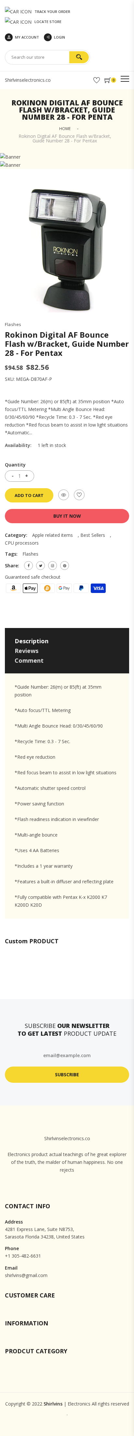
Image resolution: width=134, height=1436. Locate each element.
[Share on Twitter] (40, 565)
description (31, 641)
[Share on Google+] (52, 565)
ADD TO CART (29, 495)
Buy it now (67, 516)
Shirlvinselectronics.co (28, 80)
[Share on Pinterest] (64, 565)
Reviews (26, 651)
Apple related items (52, 535)
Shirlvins (53, 1404)
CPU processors (22, 543)
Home (65, 128)
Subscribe (67, 1074)
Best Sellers (92, 535)
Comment (29, 660)
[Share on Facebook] (28, 565)
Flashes (13, 324)
